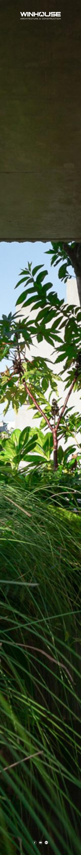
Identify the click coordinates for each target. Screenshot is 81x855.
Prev (6, 430)
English (47, 430)
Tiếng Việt (33, 430)
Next (75, 430)
